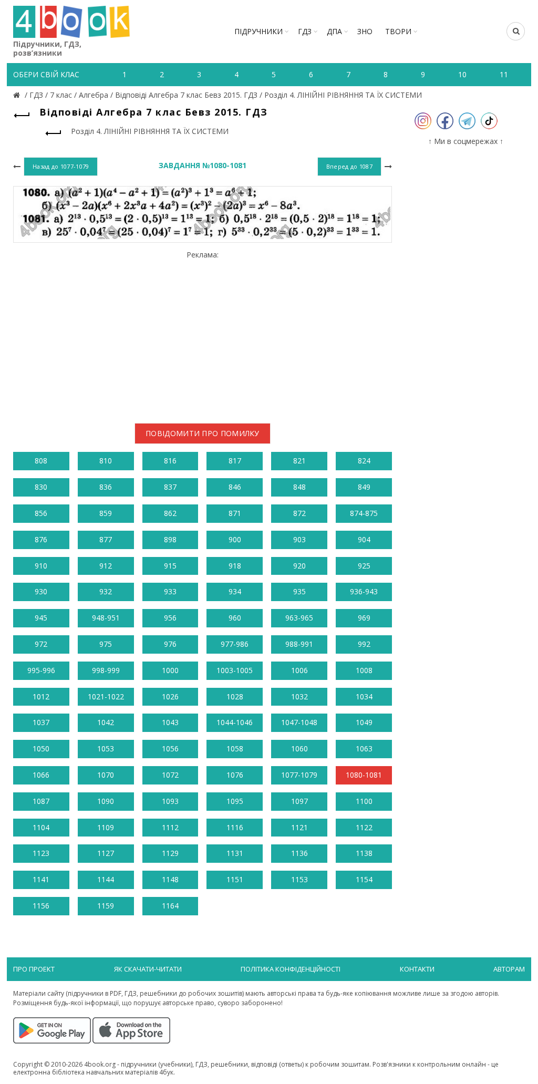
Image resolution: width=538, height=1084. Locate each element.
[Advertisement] (202, 333)
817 (235, 461)
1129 (170, 853)
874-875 (364, 513)
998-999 (106, 670)
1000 (170, 670)
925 (364, 566)
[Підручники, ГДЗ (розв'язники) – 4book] (18, 95)
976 (170, 644)
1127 (105, 853)
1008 (364, 670)
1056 (170, 748)
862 (170, 513)
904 (364, 539)
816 (170, 461)
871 (235, 513)
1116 (234, 827)
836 (105, 487)
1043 (170, 722)
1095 (234, 801)
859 (105, 513)
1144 (105, 879)
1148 (170, 879)
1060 (299, 748)
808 (41, 461)
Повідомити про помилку (203, 433)
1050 (41, 748)
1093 (170, 801)
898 (170, 539)
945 (41, 618)
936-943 (364, 591)
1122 (364, 827)
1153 (299, 879)
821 (299, 461)
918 (235, 566)
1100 (364, 801)
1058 (234, 748)
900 (235, 539)
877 (105, 539)
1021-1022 (106, 696)
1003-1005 (234, 670)
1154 (364, 879)
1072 (170, 775)
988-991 (299, 644)
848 (299, 487)
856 (41, 513)
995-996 (41, 670)
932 (105, 591)
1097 (299, 801)
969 (364, 618)
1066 (41, 775)
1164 (170, 906)
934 (235, 591)
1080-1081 (364, 775)
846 (235, 487)
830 (41, 487)
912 (105, 566)
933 (170, 591)
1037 (41, 722)
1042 (105, 722)
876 (41, 539)
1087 (41, 801)
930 (41, 591)
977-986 (235, 644)
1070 (105, 775)
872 (299, 513)
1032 (299, 696)
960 (235, 618)
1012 (41, 696)
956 (170, 618)
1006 (299, 670)
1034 (364, 696)
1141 (41, 879)
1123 (41, 853)
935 (299, 591)
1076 (234, 775)
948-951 (106, 618)
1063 (364, 748)
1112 (170, 827)
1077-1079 (299, 775)
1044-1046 (234, 722)
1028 (234, 696)
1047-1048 (299, 722)
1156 (41, 906)
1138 (364, 853)
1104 (41, 827)
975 (105, 644)
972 (41, 644)
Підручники (258, 31)
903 (299, 539)
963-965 (299, 618)
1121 (299, 827)
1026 (170, 696)
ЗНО (365, 31)
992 (364, 644)
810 (105, 461)
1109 (105, 827)
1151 (234, 879)
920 (299, 566)
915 (170, 566)
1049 (364, 722)
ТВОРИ (398, 31)
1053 (105, 748)
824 (364, 461)
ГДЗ (305, 31)
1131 (234, 853)
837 (170, 487)
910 (41, 566)
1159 (105, 906)
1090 (105, 801)
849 (364, 487)
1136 (299, 853)
